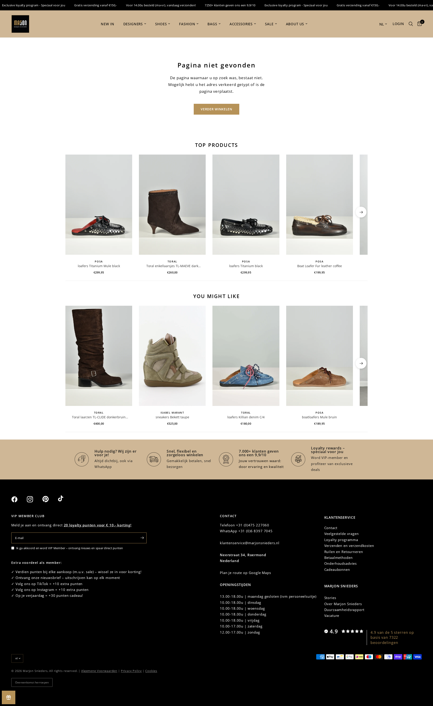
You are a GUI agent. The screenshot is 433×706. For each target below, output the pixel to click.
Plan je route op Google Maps (245, 572)
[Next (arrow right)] (361, 212)
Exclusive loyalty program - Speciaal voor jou (287, 5)
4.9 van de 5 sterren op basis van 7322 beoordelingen (392, 637)
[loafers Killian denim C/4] (245, 356)
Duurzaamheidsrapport (344, 609)
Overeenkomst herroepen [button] (32, 682)
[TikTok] (65, 499)
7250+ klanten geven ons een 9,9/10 (221, 5)
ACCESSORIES (241, 24)
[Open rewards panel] (8, 697)
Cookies (151, 671)
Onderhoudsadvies (340, 563)
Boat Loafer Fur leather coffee (319, 266)
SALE (269, 24)
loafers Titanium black (246, 266)
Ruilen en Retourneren (343, 551)
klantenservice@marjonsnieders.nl (249, 543)
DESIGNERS (133, 24)
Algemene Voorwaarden (99, 671)
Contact (330, 527)
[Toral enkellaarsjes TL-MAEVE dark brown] (172, 205)
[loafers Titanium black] (245, 205)
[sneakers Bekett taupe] (172, 356)
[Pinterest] (49, 499)
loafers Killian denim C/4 (246, 417)
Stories (330, 597)
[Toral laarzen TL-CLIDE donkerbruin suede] (98, 356)
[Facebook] (18, 499)
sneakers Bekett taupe (172, 417)
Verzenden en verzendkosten (349, 545)
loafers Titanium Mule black (99, 266)
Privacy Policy (131, 671)
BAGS (212, 24)
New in (107, 24)
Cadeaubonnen (337, 569)
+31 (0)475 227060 (252, 525)
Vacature (331, 615)
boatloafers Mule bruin (319, 417)
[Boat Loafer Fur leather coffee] (319, 205)
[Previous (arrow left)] (72, 212)
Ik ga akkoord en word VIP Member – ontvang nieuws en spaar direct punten (69, 548)
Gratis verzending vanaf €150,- (86, 5)
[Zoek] (410, 23)
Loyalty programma (341, 539)
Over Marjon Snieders (343, 604)
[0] (418, 23)
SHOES (161, 24)
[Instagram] (34, 499)
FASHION (187, 24)
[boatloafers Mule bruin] (319, 356)
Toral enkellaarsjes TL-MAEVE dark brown (172, 266)
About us (295, 24)
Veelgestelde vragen (341, 533)
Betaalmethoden (338, 557)
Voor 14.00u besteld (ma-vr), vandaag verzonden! (152, 5)
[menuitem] (107, 24)
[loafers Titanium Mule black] (98, 205)
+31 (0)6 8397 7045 (255, 531)
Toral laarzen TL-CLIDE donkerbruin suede (99, 417)
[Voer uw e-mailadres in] (142, 537)
